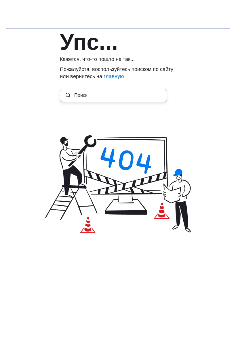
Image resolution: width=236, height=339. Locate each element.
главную (114, 76)
